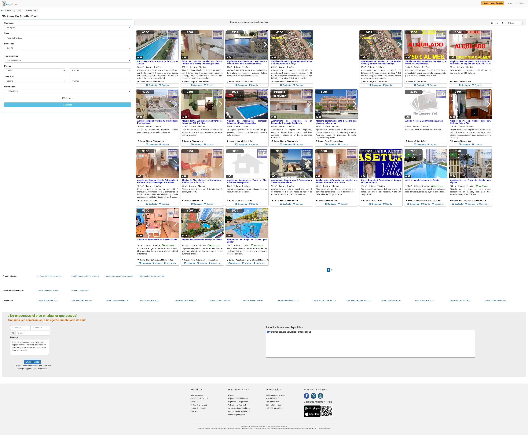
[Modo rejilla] (492, 23)
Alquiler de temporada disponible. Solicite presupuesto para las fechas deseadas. (157, 131)
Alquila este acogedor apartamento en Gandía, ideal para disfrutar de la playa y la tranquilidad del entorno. (157, 251)
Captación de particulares (238, 398)
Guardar (165, 85)
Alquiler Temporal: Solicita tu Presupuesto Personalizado (157, 122)
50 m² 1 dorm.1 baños (247, 74)
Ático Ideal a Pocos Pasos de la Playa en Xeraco (157, 62)
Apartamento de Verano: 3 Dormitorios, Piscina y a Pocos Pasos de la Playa (381, 62)
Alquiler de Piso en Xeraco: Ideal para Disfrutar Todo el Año (470, 122)
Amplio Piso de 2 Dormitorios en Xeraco (424, 121)
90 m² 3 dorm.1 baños (470, 74)
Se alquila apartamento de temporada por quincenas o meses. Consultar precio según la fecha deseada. (247, 132)
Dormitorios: (10, 86)
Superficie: (9, 76)
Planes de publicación (236, 415)
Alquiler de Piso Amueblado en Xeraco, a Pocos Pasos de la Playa (425, 62)
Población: (9, 44)
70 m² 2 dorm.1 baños (157, 252)
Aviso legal (194, 402)
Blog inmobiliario (272, 398)
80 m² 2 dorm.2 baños (247, 133)
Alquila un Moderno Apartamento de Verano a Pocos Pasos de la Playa (291, 62)
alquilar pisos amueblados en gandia (120, 276)
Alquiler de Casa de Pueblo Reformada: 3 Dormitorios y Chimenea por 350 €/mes (157, 181)
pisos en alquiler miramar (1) (460, 300)
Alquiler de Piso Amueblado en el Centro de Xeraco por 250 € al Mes (202, 122)
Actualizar (67, 105)
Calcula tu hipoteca (273, 405)
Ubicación (439, 204)
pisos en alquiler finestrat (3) (185, 300)
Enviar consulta (32, 362)
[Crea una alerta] (502, 23)
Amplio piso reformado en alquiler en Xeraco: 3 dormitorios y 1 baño (336, 181)
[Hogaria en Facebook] (307, 396)
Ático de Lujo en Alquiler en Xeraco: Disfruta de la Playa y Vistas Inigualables (202, 62)
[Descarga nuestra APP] (318, 411)
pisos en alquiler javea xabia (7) (358, 300)
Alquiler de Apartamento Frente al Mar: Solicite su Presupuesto (247, 181)
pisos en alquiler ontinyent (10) (117, 300)
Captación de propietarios (238, 402)
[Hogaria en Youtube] (321, 396)
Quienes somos (196, 395)
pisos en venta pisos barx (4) (47, 290)
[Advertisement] (336, 59)
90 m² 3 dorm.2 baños (202, 133)
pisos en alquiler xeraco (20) (47, 300)
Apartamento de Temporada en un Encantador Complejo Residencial (291, 122)
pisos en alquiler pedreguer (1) (495, 300)
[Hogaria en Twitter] (314, 396)
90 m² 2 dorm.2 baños (202, 193)
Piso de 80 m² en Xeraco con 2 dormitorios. (423, 130)
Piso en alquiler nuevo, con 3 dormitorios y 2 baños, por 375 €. (202, 190)
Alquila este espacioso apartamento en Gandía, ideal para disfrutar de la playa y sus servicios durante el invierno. (202, 251)
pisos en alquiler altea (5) (149, 300)
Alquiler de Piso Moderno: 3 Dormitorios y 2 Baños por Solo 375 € (202, 181)
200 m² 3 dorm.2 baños (157, 74)
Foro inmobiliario (272, 402)
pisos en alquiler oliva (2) (424, 300)
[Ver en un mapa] (497, 23)
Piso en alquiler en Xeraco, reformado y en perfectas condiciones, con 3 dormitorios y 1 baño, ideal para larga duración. (336, 191)
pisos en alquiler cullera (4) (391, 300)
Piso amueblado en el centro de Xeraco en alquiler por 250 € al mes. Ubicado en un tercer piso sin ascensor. (202, 132)
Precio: (7, 66)
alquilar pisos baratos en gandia (152, 276)
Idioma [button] (193, 411)
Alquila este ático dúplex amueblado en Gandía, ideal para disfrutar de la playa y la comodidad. (425, 190)
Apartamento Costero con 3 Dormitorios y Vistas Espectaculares (291, 181)
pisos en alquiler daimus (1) (219, 300)
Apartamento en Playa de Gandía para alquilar (470, 181)
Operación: (9, 23)
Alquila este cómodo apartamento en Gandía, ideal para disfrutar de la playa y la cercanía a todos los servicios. (247, 251)
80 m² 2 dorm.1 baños (423, 133)
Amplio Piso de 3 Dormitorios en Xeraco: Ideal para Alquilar (381, 181)
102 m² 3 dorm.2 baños (470, 193)
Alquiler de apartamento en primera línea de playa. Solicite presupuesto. (247, 190)
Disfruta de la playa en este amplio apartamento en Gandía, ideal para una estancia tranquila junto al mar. (470, 191)
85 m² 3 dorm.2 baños (291, 74)
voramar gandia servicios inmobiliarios (290, 332)
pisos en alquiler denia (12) (82, 300)
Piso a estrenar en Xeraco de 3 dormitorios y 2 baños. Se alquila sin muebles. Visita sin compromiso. (381, 191)
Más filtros (67, 98)
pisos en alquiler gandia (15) (288, 300)
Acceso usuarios (516, 3)
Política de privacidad (198, 405)
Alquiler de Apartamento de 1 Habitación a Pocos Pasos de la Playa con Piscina (247, 62)
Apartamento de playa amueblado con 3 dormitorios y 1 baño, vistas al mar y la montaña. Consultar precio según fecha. (291, 191)
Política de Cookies (197, 408)
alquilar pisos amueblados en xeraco (85, 276)
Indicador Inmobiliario (274, 408)
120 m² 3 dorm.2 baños (381, 193)
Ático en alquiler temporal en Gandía (422, 180)
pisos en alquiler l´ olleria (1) (253, 300)
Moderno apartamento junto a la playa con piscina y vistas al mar (336, 122)
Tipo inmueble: (11, 56)
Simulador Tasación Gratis (493, 3)
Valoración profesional (237, 405)
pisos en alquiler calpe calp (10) (324, 300)
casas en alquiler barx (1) (81, 290)
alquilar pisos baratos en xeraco (49, 276)
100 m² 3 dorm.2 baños (425, 74)
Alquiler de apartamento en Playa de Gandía (157, 239)
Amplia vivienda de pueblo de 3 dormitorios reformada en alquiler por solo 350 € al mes (470, 63)
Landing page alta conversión (239, 411)
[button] (31, 10)
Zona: (6, 33)
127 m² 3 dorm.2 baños (202, 252)
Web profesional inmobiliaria (239, 408)
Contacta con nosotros (199, 398)
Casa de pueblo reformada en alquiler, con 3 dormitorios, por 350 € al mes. (470, 71)
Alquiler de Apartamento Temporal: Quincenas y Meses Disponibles (247, 122)
